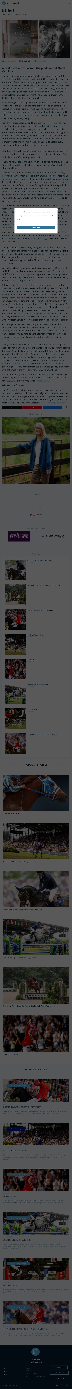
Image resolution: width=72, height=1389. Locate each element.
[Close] (57, 208)
